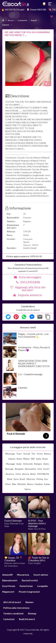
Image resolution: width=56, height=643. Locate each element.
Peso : (10, 235)
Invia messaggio (30, 277)
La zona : (11, 239)
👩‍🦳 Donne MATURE (36, 9)
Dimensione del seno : (13, 226)
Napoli (34, 20)
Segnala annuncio (30, 295)
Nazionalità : (13, 217)
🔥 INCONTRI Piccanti (12, 9)
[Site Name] (28, 4)
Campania (22, 20)
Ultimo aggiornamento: (24, 256)
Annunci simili (28, 327)
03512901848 (30, 282)
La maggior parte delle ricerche (28, 447)
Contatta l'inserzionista (28, 264)
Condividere (28, 306)
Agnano (5, 24)
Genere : (11, 221)
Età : (9, 214)
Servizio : (11, 248)
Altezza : (11, 231)
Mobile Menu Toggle (50, 4)
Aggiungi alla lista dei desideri (30, 288)
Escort (11, 20)
